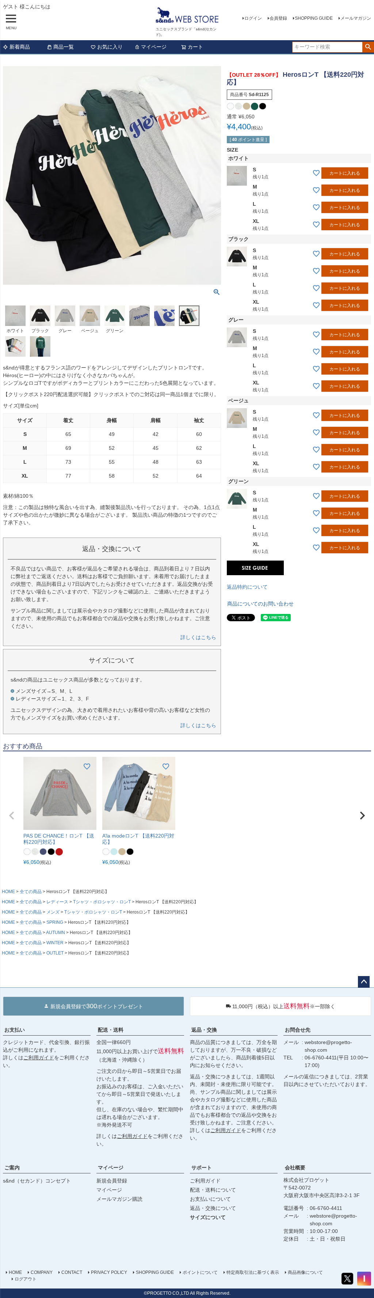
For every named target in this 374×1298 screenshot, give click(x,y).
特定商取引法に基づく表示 (252, 1272)
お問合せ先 (297, 1030)
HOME (8, 891)
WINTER (55, 942)
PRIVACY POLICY (109, 1272)
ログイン (253, 18)
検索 (368, 47)
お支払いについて (210, 1199)
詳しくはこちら (198, 637)
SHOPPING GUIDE (314, 18)
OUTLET (55, 953)
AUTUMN (55, 932)
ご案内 (12, 1167)
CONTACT (71, 1272)
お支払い (14, 1030)
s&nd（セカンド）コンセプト (37, 1181)
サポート (201, 1167)
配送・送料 (110, 1030)
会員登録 (278, 18)
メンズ (53, 912)
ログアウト (26, 1279)
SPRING (54, 922)
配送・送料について (213, 1190)
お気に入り (110, 47)
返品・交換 (204, 1030)
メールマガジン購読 (119, 1199)
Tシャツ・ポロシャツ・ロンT (102, 901)
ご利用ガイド (38, 1057)
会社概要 (295, 1167)
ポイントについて (200, 1272)
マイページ (154, 47)
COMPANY (42, 1272)
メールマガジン (355, 18)
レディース (57, 901)
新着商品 (19, 47)
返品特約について (247, 587)
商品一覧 (63, 47)
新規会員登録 (111, 1181)
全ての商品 (31, 891)
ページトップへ (364, 982)
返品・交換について (213, 1208)
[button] (11, 816)
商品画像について (305, 1272)
